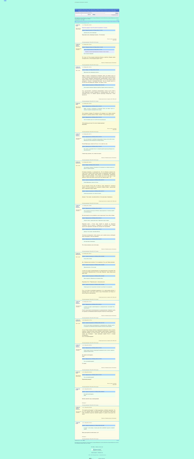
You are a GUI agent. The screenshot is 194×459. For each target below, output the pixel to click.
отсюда (87, 27)
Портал (76, 9)
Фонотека (106, 9)
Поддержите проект (97, 449)
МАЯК (5, 0)
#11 (83, 345)
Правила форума (94, 452)
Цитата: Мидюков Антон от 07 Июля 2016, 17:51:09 (92, 47)
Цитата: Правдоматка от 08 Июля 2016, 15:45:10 (91, 106)
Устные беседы (111, 9)
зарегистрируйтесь (88, 12)
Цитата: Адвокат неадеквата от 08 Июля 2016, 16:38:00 (93, 256)
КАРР (77, 389)
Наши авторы (93, 9)
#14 (83, 407)
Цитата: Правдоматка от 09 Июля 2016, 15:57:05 (91, 347)
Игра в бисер (85, 9)
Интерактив (80, 9)
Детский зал (116, 9)
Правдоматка (78, 254)
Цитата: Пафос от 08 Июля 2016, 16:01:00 (90, 164)
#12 (83, 372)
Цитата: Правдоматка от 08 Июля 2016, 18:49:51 (91, 304)
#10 (83, 320)
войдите (81, 12)
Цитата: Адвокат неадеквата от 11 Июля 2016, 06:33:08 (93, 425)
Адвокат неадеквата (78, 46)
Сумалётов (101, 442)
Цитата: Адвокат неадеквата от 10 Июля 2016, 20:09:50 (93, 391)
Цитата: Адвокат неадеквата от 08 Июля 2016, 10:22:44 (93, 84)
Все (81, 19)
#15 (83, 422)
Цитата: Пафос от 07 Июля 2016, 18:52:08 (90, 69)
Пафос (77, 25)
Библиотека (102, 9)
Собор (89, 9)
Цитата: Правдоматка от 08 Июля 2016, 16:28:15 (91, 208)
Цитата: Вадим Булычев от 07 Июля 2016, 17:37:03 (92, 30)
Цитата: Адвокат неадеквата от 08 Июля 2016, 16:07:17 (93, 179)
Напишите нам (100, 452)
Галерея (97, 9)
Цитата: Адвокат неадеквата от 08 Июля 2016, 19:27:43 (93, 322)
